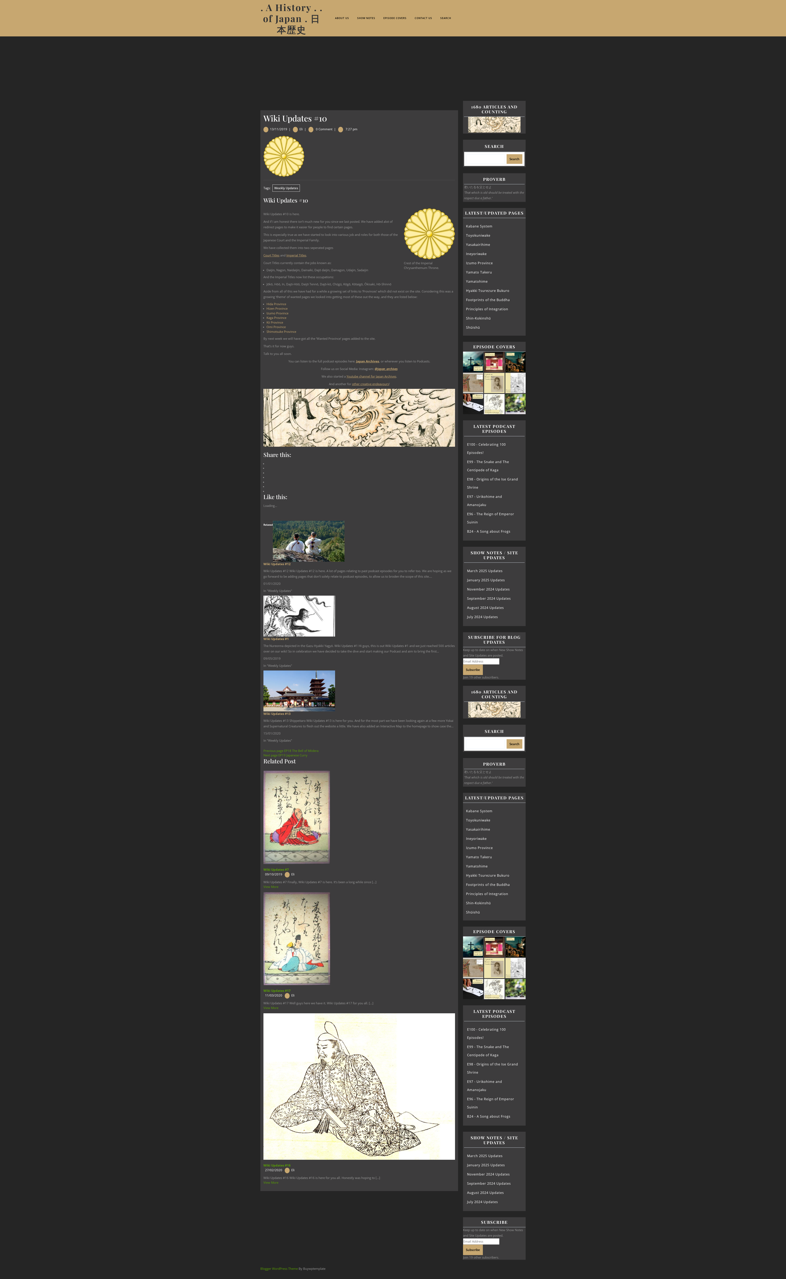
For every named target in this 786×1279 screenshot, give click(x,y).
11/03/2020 (273, 995)
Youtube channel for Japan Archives (371, 376)
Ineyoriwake (476, 254)
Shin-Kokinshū (478, 318)
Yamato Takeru (479, 272)
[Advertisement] (393, 67)
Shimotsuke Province (281, 332)
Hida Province (276, 304)
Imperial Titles (296, 255)
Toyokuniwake (478, 235)
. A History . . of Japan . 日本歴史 (292, 18)
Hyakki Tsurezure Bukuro (487, 290)
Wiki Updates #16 (277, 1165)
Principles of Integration (487, 309)
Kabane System (479, 226)
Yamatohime (477, 281)
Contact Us (423, 18)
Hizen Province (277, 308)
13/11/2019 (278, 129)
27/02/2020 (273, 1170)
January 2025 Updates (486, 580)
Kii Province (275, 322)
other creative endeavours (370, 384)
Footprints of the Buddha (488, 300)
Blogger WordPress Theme (279, 1269)
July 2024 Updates (482, 617)
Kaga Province (276, 318)
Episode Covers (395, 18)
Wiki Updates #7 (276, 869)
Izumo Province (277, 313)
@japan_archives (386, 369)
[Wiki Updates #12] (308, 541)
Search (445, 18)
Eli (301, 129)
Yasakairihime (478, 244)
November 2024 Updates (488, 589)
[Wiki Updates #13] (299, 690)
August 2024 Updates (485, 607)
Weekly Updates (286, 188)
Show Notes (366, 18)
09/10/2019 (273, 874)
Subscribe (473, 670)
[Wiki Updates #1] (299, 616)
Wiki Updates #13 (277, 714)
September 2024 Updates (489, 598)
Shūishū (473, 327)
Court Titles (271, 255)
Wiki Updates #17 (277, 991)
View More (270, 887)
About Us (342, 18)
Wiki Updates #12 (277, 564)
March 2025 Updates (485, 571)
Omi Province (276, 327)
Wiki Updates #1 (276, 639)
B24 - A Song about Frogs (488, 531)
